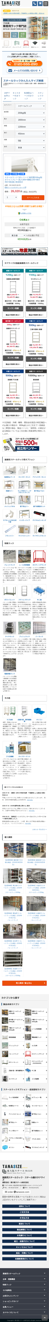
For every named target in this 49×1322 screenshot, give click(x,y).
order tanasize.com (18, 1192)
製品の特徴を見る (12, 315)
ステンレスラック (40, 96)
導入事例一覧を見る (24, 983)
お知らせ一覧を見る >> (39, 829)
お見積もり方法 (25, 213)
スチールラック (7, 96)
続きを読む (30, 800)
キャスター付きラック (16, 96)
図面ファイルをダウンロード (15, 187)
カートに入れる (33, 197)
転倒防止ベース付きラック (29, 96)
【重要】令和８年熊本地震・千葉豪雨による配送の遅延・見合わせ (23, 13)
